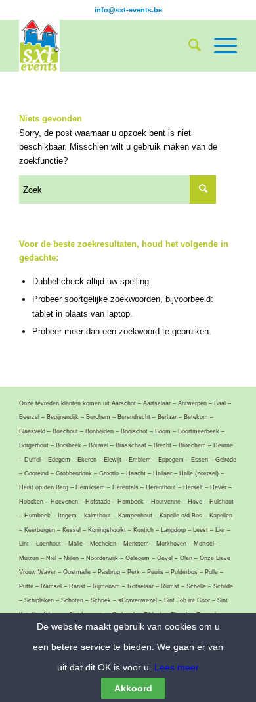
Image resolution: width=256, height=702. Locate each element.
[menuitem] (188, 45)
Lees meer (175, 667)
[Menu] (219, 45)
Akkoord (133, 688)
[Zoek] (188, 45)
